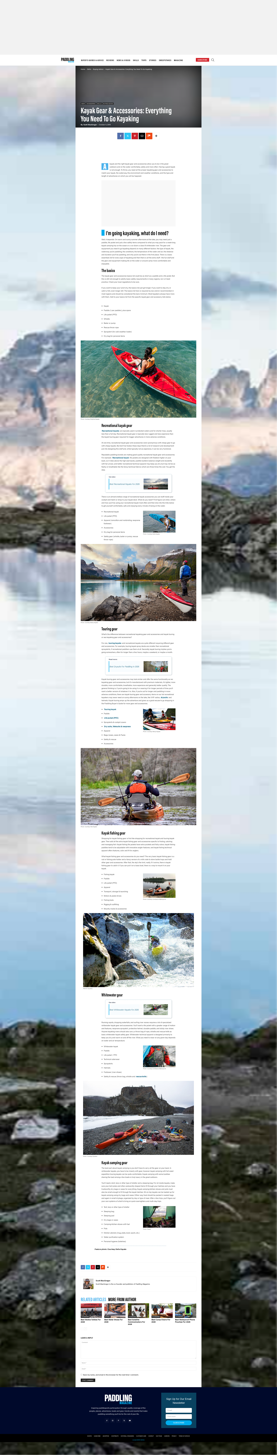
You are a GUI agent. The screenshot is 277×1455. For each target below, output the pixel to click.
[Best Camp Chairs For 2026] (162, 1310)
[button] (212, 60)
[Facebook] (124, 136)
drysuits (164, 697)
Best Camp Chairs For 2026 (160, 1320)
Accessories (91, 104)
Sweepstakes (165, 60)
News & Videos (123, 60)
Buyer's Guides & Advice (92, 60)
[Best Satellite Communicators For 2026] (138, 1310)
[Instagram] (112, 1420)
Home (83, 69)
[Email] (145, 136)
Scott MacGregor (90, 124)
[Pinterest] (138, 136)
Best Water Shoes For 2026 (113, 1320)
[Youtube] (130, 1420)
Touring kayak (110, 709)
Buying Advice (98, 69)
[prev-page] (82, 1328)
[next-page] (85, 1328)
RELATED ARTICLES (93, 1299)
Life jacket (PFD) (111, 718)
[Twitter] (131, 136)
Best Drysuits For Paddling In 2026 (124, 666)
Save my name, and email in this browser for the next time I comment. (110, 1374)
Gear (83, 104)
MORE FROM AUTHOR (122, 1299)
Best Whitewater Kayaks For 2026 (124, 1009)
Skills (136, 60)
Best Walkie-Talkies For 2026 (91, 1320)
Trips (144, 60)
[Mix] (153, 136)
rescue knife (141, 1076)
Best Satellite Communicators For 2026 (136, 1321)
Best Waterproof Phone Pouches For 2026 (185, 1320)
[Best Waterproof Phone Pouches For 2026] (185, 1310)
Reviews (110, 60)
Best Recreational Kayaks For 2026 (125, 483)
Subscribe (202, 59)
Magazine (178, 60)
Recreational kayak (120, 457)
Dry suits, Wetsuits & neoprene (117, 726)
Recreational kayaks (110, 430)
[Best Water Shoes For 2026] (115, 1310)
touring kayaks (115, 643)
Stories (152, 60)
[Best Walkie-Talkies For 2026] (91, 1310)
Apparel (107, 1316)
